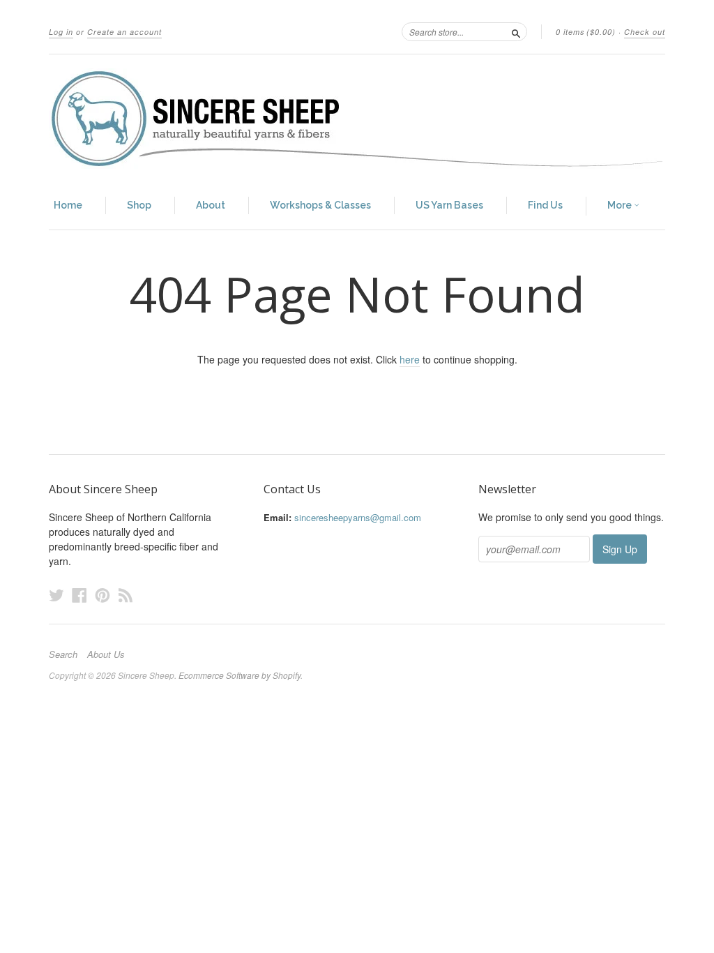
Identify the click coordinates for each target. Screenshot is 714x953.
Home (68, 205)
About (210, 205)
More (620, 205)
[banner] (357, 118)
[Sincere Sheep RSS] (125, 595)
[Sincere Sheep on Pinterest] (102, 595)
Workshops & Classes (320, 205)
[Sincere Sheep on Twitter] (56, 595)
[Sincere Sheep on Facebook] (79, 595)
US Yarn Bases (449, 205)
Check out (644, 32)
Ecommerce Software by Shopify (239, 675)
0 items (586, 32)
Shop (139, 205)
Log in (61, 32)
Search (63, 654)
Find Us (545, 205)
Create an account (124, 32)
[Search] (516, 31)
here (410, 359)
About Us (106, 654)
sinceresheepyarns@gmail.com (357, 517)
